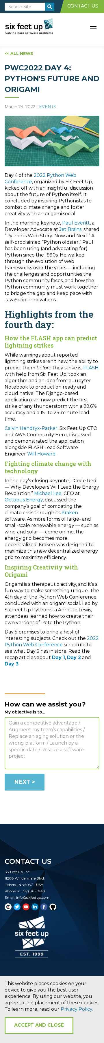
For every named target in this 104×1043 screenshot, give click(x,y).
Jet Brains (70, 229)
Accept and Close (39, 1025)
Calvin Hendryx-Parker (31, 428)
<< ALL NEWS (19, 53)
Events (47, 106)
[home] (36, 27)
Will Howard (41, 454)
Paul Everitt (76, 223)
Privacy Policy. (77, 1009)
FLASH (91, 368)
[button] (93, 28)
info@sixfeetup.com (32, 897)
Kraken (70, 512)
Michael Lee (48, 493)
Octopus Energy (24, 500)
